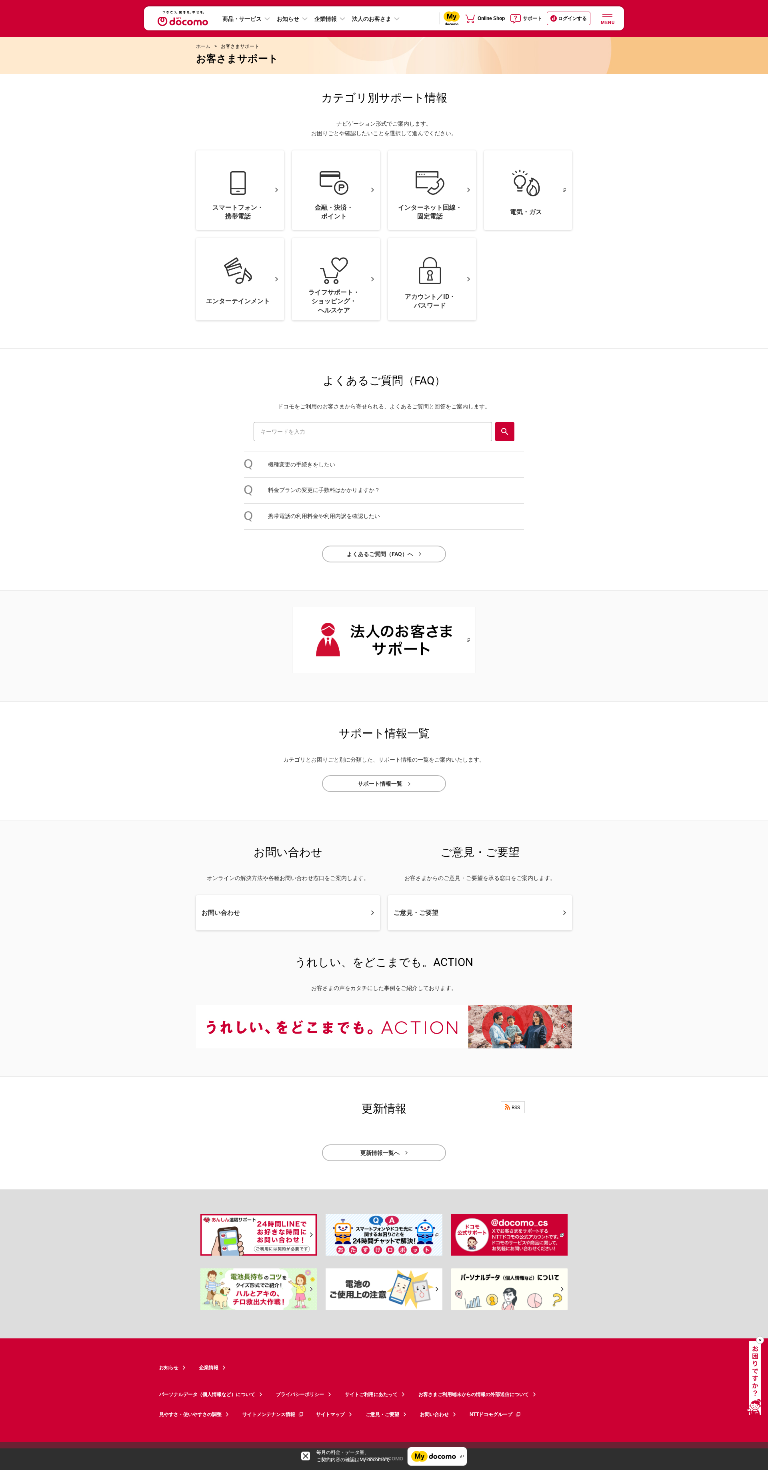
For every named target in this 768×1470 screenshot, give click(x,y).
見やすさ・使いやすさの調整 (190, 1414)
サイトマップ (330, 1414)
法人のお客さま (371, 19)
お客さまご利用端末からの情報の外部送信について (473, 1394)
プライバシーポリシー (300, 1394)
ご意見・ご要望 (382, 1414)
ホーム (203, 46)
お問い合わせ (434, 1414)
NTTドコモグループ (491, 1414)
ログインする (572, 18)
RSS (516, 1107)
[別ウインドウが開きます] (383, 1235)
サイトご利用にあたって (371, 1394)
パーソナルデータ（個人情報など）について (207, 1394)
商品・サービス (242, 19)
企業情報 (325, 19)
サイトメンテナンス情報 (268, 1414)
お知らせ (288, 19)
